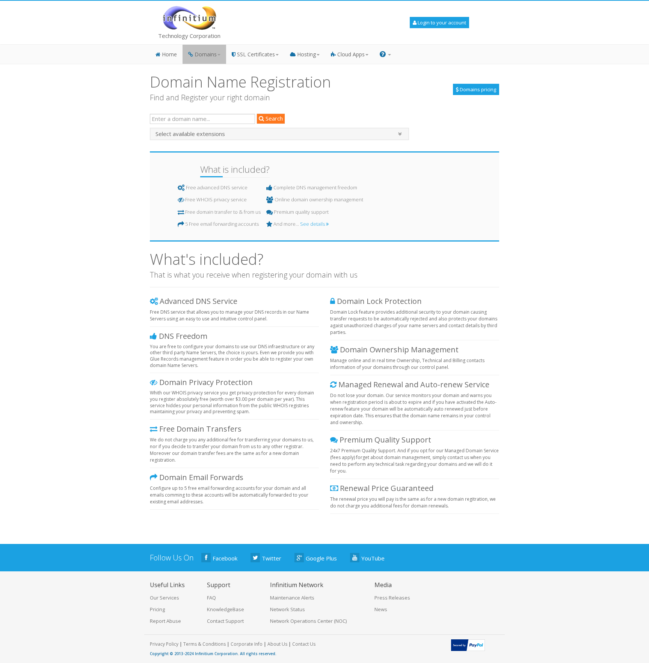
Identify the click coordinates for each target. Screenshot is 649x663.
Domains (205, 54)
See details (313, 223)
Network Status (287, 609)
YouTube (373, 558)
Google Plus (321, 558)
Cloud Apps (350, 54)
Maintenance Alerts (292, 597)
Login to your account (441, 22)
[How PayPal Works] (468, 644)
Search (273, 118)
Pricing (157, 609)
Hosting (306, 54)
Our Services (164, 597)
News (380, 609)
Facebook (225, 558)
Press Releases (392, 597)
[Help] (385, 54)
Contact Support (225, 621)
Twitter (271, 558)
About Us (277, 644)
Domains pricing (477, 89)
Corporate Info (247, 644)
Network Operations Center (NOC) (308, 621)
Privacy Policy (164, 644)
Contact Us (303, 644)
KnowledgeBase (225, 609)
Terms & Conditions (204, 644)
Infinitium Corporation (216, 653)
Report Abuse (165, 621)
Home (168, 54)
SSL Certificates (255, 54)
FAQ (211, 597)
